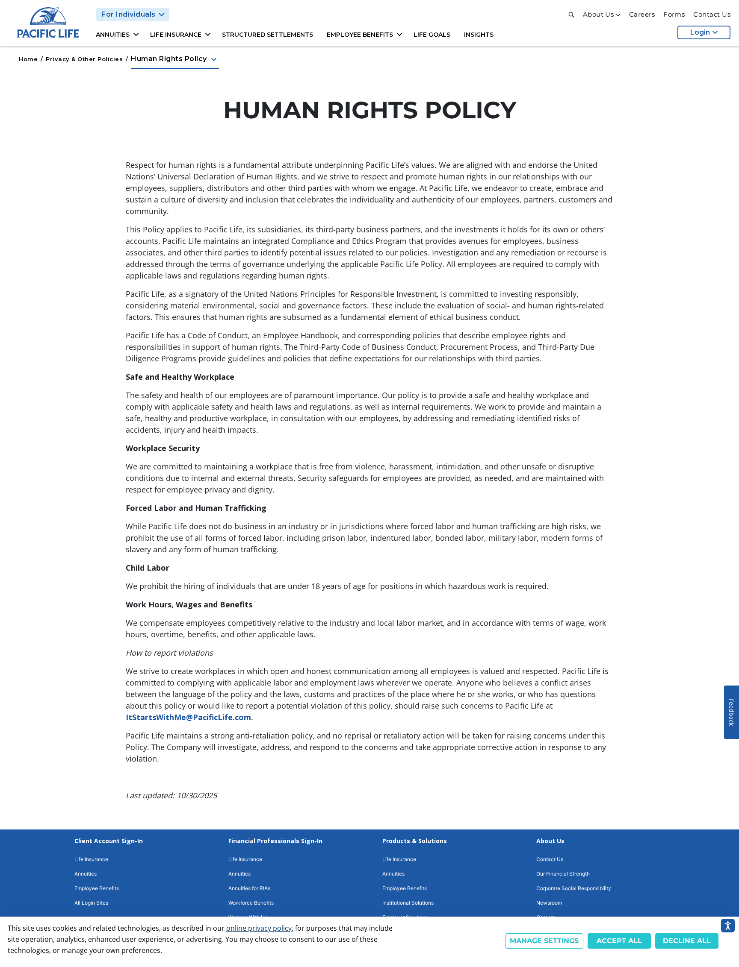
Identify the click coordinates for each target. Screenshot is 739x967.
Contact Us (711, 14)
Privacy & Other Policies (84, 59)
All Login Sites (91, 903)
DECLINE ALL (687, 941)
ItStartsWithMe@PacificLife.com (188, 717)
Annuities (85, 873)
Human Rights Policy (175, 59)
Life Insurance (91, 859)
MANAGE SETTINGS (544, 941)
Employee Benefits (96, 888)
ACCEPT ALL (619, 941)
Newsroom (549, 903)
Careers (642, 14)
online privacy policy (259, 928)
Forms (674, 14)
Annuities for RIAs (249, 888)
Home (28, 59)
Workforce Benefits (251, 903)
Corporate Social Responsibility (573, 888)
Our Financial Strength (563, 873)
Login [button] (700, 32)
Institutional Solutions (408, 903)
